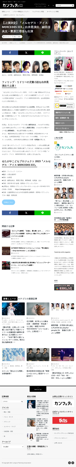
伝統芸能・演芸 (8, 431)
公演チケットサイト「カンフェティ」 (14, 15)
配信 (31, 367)
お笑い (6, 320)
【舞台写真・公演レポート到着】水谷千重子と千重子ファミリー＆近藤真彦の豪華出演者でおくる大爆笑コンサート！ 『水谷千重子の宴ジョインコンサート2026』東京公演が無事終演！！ (13, 334)
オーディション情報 (53, 11)
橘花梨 (12, 365)
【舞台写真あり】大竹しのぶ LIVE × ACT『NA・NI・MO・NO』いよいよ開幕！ (62, 375)
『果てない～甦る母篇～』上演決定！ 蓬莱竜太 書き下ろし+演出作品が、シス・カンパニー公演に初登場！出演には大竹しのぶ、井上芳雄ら (64, 205)
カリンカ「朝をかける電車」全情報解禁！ (13, 372)
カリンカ (6, 365)
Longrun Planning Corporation (22, 463)
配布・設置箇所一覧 (62, 118)
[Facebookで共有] (10, 52)
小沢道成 (65, 367)
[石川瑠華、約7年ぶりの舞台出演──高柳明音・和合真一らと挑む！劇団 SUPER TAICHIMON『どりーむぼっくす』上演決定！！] (31, 422)
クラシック (7, 422)
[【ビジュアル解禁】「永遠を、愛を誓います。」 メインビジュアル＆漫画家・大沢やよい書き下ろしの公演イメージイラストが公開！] (6, 233)
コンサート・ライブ (14, 320)
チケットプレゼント (62, 128)
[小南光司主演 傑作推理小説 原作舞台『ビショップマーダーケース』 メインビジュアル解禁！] (6, 265)
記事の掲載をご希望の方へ (35, 454)
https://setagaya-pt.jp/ (23, 189)
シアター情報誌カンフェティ (21, 11)
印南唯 (58, 322)
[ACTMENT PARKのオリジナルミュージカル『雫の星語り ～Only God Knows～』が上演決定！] (6, 251)
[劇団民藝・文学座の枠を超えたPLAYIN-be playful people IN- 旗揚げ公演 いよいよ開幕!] (31, 437)
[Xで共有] (26, 52)
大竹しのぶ (58, 367)
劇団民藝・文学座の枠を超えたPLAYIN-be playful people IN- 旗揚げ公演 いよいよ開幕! (62, 329)
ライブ (44, 365)
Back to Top (38, 389)
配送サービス (60, 123)
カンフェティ (37, 365)
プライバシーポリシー (60, 438)
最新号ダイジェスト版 (63, 112)
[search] (72, 5)
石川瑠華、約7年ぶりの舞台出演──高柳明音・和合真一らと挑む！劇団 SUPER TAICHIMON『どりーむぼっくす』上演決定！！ (38, 326)
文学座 (69, 322)
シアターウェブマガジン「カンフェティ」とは (40, 5)
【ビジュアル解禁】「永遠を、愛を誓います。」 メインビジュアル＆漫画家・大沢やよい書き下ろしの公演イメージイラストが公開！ (30, 233)
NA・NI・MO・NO (58, 365)
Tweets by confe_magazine (62, 252)
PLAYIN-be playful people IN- (61, 320)
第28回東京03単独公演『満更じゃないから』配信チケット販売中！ (38, 373)
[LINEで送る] (42, 52)
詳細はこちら (8, 202)
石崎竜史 (17, 365)
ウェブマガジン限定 (38, 11)
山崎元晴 (63, 322)
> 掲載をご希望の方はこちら (66, 132)
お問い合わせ (58, 443)
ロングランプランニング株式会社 (64, 433)
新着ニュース (6, 11)
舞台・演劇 (17, 36)
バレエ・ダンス (8, 417)
